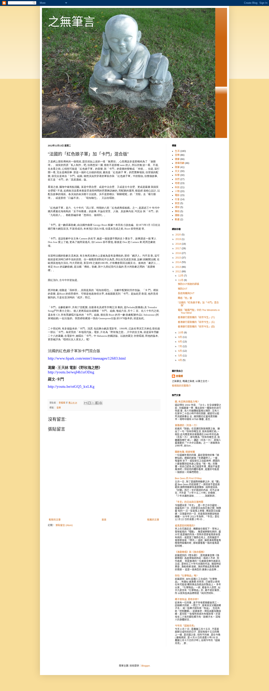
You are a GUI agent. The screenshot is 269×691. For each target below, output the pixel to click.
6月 (180, 351)
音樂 (59, 407)
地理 (177, 183)
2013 (178, 267)
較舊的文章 (153, 519)
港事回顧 (179, 163)
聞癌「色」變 (185, 298)
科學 (177, 175)
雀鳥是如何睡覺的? (185, 525)
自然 (177, 179)
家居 (177, 203)
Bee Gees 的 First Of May (188, 478)
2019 (178, 239)
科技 (177, 187)
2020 (178, 234)
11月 (181, 280)
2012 (178, 271)
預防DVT (182, 288)
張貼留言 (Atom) (64, 525)
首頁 (104, 519)
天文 (177, 171)
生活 (177, 151)
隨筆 (177, 167)
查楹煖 (179, 376)
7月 (180, 346)
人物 (177, 191)
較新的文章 (55, 519)
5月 (180, 355)
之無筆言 (71, 22)
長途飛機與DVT (186, 293)
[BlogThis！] (89, 403)
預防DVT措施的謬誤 (188, 284)
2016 (178, 253)
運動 (177, 215)
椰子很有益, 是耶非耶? (187, 599)
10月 (181, 332)
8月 (180, 341)
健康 (177, 159)
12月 (181, 275)
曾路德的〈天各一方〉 (187, 425)
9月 (180, 337)
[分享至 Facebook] (97, 403)
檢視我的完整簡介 (181, 385)
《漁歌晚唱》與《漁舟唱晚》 (190, 552)
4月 (180, 360)
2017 (178, 248)
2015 (178, 257)
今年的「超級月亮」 (185, 625)
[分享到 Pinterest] (101, 403)
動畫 (177, 219)
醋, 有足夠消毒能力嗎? (187, 401)
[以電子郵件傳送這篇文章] (86, 403)
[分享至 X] (93, 403)
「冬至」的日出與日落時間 (189, 502)
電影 (177, 195)
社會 (177, 199)
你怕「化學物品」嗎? (186, 575)
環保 (177, 207)
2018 (178, 244)
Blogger (145, 665)
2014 (178, 262)
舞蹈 (177, 211)
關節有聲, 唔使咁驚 (185, 452)
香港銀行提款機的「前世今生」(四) (196, 326)
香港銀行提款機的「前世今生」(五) (196, 322)
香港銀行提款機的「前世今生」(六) (196, 317)
